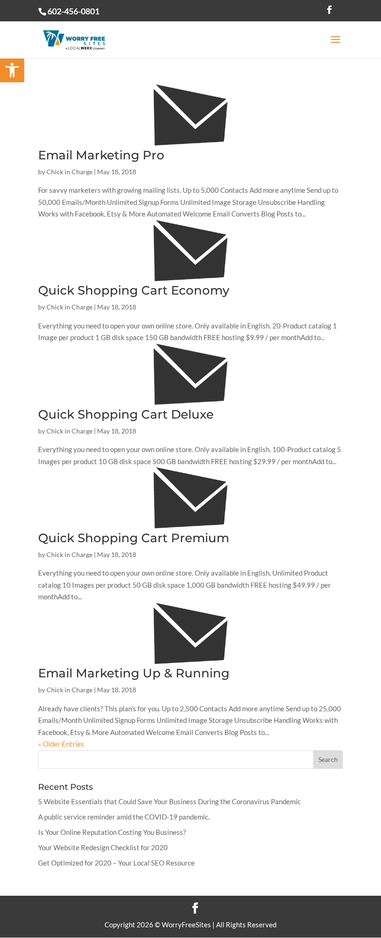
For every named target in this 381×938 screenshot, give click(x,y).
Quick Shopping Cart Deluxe (126, 414)
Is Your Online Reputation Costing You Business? (112, 832)
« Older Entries (61, 744)
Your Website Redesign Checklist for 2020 (103, 847)
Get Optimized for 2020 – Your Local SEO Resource (116, 863)
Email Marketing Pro (101, 155)
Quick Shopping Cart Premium (133, 538)
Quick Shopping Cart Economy (134, 290)
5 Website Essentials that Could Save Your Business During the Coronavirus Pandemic (169, 801)
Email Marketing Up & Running (134, 673)
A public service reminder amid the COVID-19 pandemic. (124, 817)
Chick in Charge (69, 172)
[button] (12, 70)
